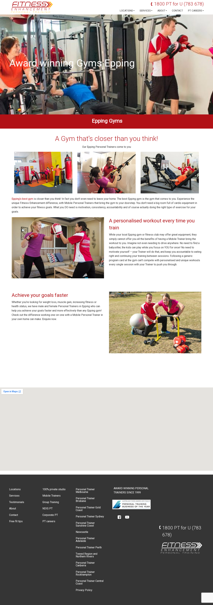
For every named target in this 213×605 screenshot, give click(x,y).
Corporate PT (50, 515)
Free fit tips (16, 521)
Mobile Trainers (51, 495)
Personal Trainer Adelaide (85, 540)
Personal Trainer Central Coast (90, 582)
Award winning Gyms (55, 63)
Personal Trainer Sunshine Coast (85, 524)
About (161, 10)
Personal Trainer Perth (89, 547)
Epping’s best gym (22, 198)
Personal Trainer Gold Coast (88, 509)
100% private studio (54, 489)
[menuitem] (126, 10)
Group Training (50, 502)
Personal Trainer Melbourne (85, 491)
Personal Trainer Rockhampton (85, 573)
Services (145, 10)
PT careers (195, 10)
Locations (126, 10)
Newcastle (82, 532)
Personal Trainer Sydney (90, 516)
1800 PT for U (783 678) (179, 4)
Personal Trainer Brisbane (85, 500)
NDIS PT (47, 508)
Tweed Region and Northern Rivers (86, 555)
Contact (177, 10)
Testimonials (16, 502)
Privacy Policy (84, 590)
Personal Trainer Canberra (85, 564)
